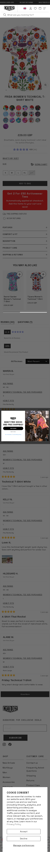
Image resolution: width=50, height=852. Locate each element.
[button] (40, 8)
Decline (23, 838)
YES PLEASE (13, 428)
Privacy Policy (14, 824)
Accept (23, 831)
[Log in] (30, 8)
